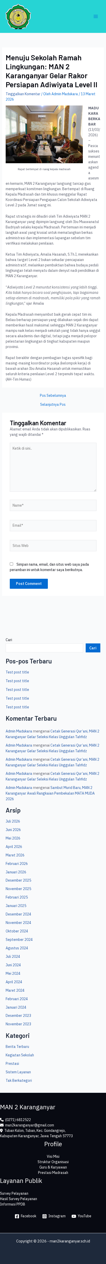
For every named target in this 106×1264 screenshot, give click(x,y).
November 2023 (18, 1024)
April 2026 (14, 846)
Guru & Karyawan (53, 1167)
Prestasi (12, 1063)
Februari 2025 (17, 897)
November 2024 (18, 922)
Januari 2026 (16, 872)
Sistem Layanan (18, 1072)
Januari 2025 (16, 905)
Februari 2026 (17, 863)
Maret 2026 (15, 855)
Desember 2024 (18, 914)
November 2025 (18, 888)
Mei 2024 (13, 973)
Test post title (17, 672)
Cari (9, 640)
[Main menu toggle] (95, 16)
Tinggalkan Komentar (23, 94)
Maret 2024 (15, 990)
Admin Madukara (19, 731)
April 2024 (14, 982)
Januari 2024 (16, 1007)
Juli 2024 (13, 956)
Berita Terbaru (17, 1046)
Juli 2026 (13, 821)
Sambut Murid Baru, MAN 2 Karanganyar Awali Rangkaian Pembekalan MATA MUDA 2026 (50, 793)
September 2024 (19, 939)
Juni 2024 (13, 965)
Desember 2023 (18, 1015)
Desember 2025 (18, 880)
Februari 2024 (17, 999)
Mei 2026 (13, 838)
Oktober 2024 (17, 931)
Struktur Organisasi (53, 1162)
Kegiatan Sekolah (20, 1055)
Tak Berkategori (19, 1080)
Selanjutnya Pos (53, 404)
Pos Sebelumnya (53, 395)
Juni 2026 (13, 829)
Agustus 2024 (17, 948)
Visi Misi (53, 1156)
